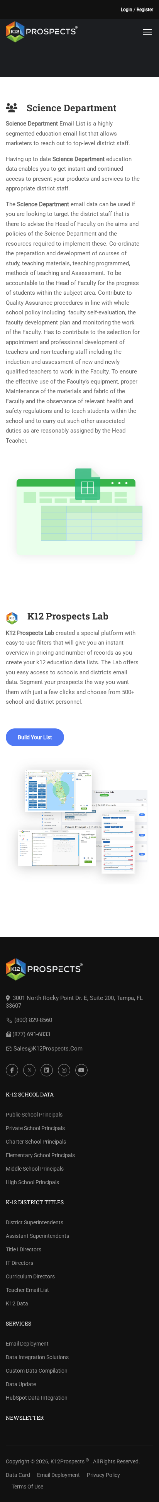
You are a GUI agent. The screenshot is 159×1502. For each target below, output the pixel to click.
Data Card (18, 1475)
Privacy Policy (103, 1475)
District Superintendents (34, 1222)
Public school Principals (34, 1115)
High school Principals (32, 1182)
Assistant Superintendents (37, 1236)
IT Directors (19, 1263)
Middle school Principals (35, 1169)
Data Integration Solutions (37, 1357)
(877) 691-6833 (31, 1034)
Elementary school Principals (40, 1155)
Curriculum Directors (30, 1276)
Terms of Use (27, 1486)
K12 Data (17, 1303)
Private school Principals (35, 1128)
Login (126, 9)
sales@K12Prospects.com (48, 1048)
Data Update (21, 1384)
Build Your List (35, 737)
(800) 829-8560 (33, 1020)
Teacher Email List (27, 1290)
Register (145, 9)
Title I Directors (23, 1249)
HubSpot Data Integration (37, 1398)
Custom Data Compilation (37, 1371)
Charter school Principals (36, 1142)
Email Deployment (27, 1344)
